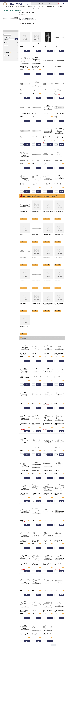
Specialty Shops (27, 8)
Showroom (40, 8)
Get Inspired (34, 8)
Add (27, 50)
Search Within (7, 37)
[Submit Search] (32, 3)
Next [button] (62, 644)
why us (17, 8)
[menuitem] (9, 7)
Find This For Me (23, 218)
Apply (16, 39)
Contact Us (45, 8)
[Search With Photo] (58, 3)
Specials (50, 8)
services (21, 8)
